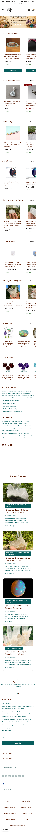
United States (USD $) (8, 767)
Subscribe (18, 743)
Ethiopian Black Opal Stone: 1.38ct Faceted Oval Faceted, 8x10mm (11, 184)
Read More (8, 526)
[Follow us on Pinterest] (13, 776)
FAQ (26, 819)
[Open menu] (2, 10)
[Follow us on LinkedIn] (19, 776)
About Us (10, 801)
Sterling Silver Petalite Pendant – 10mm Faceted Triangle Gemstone (13, 103)
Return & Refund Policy (18, 825)
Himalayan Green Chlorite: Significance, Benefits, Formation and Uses (16, 512)
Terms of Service (10, 813)
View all (32, 80)
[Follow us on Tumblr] (23, 776)
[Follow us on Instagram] (9, 776)
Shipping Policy (9, 807)
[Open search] (29, 10)
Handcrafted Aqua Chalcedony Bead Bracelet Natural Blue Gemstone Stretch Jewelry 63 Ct (12, 56)
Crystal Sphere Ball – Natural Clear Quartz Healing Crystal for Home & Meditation (13, 264)
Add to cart (13, 70)
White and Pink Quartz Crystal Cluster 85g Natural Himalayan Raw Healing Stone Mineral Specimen (12, 224)
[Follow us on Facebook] (3, 776)
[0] (33, 10)
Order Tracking (10, 819)
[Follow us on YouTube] (16, 776)
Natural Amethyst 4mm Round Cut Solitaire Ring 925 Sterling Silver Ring (12, 144)
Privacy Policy (26, 807)
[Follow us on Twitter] (6, 776)
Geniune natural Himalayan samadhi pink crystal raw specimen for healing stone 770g (13, 303)
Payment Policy (26, 813)
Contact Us (26, 801)
